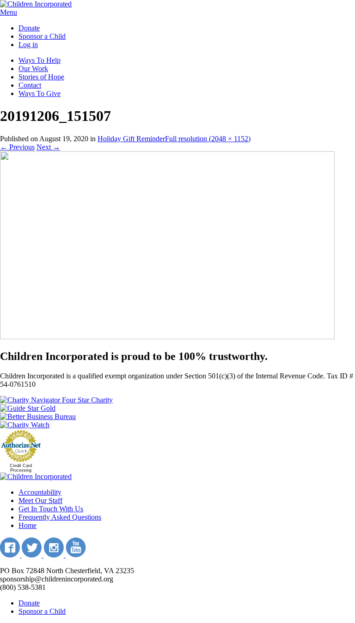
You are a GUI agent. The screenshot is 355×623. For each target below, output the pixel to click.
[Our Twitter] (32, 555)
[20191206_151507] (167, 337)
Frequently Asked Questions (59, 517)
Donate (29, 28)
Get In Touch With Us (50, 509)
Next (48, 147)
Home (27, 525)
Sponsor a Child (42, 36)
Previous (17, 147)
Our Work (33, 68)
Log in (28, 44)
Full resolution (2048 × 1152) (208, 139)
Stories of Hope (41, 77)
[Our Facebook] (11, 555)
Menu (8, 12)
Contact (29, 85)
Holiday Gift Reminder (131, 139)
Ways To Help (39, 60)
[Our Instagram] (54, 555)
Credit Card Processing (21, 468)
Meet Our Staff (40, 500)
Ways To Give (39, 93)
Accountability (39, 492)
